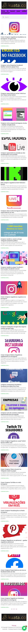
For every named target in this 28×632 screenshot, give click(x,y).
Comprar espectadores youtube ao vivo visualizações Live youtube (13, 153)
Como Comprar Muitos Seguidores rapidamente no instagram (11, 355)
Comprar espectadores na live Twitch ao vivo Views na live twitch (13, 94)
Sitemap (14, 625)
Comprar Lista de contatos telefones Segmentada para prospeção (12, 413)
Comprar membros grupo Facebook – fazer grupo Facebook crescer (12, 268)
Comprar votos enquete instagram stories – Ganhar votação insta (14, 124)
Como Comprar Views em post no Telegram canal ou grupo (11, 470)
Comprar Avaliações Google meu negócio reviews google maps (13, 327)
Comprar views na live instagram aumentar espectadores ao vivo (14, 211)
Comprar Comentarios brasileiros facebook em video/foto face (11, 385)
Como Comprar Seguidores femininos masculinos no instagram (12, 599)
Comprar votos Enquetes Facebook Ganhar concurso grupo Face (12, 66)
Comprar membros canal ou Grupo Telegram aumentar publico (11, 239)
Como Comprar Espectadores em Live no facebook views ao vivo (13, 571)
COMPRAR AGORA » (5, 46)
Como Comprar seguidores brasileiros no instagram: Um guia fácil (13, 37)
